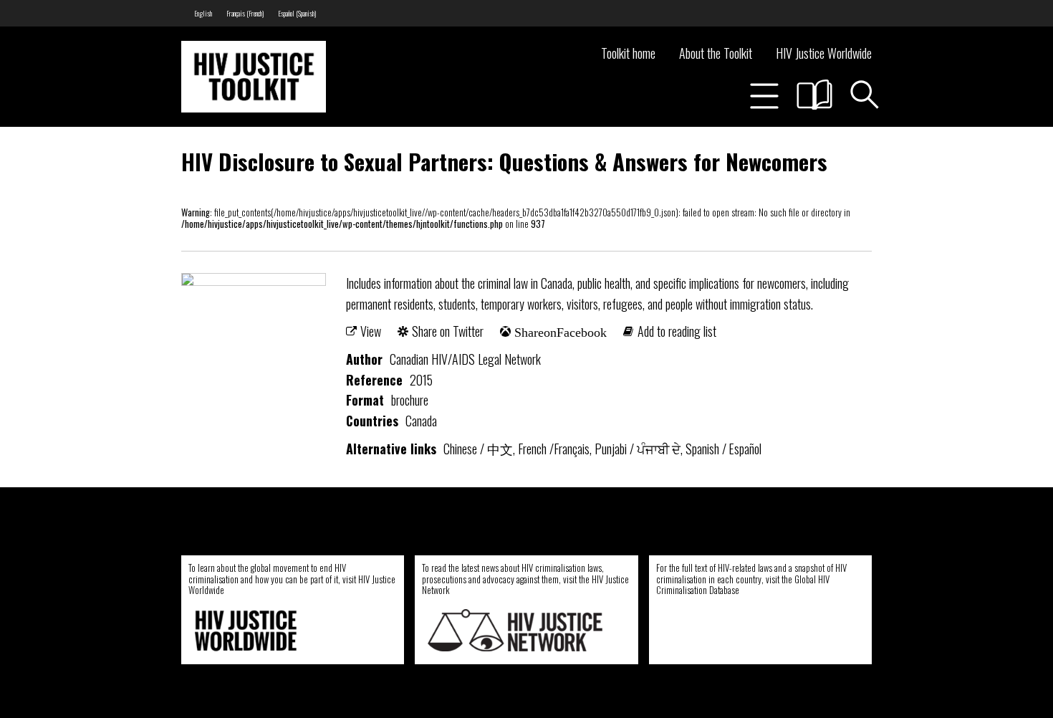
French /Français (554, 448)
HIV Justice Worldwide (824, 53)
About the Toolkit (715, 53)
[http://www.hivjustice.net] (515, 630)
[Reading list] (814, 95)
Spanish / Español (723, 448)
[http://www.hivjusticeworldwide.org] (281, 630)
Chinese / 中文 (478, 448)
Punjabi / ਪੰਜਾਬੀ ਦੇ (638, 448)
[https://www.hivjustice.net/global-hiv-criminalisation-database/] (744, 630)
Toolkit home (628, 53)
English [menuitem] (203, 13)
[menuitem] (203, 13)
